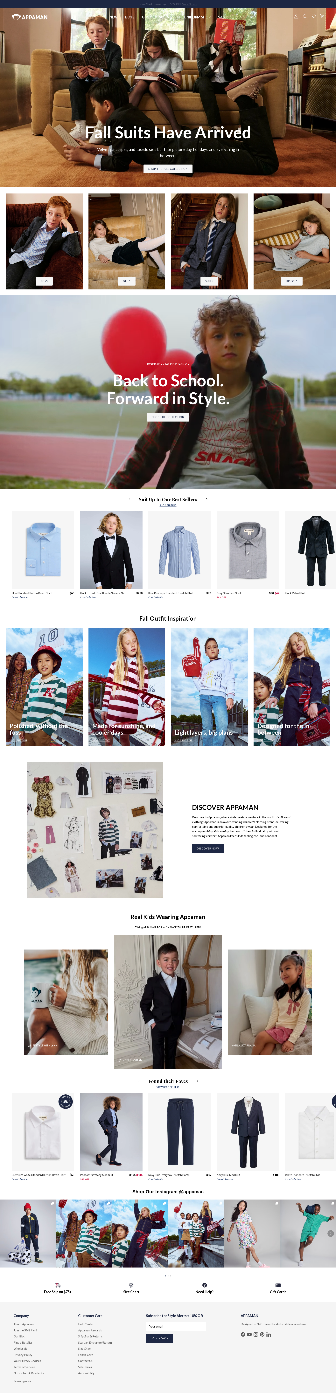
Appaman (27, 1381)
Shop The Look (252, 1233)
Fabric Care (85, 1354)
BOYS (129, 17)
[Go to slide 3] (170, 1275)
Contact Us (85, 1361)
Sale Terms (85, 1367)
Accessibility (86, 1373)
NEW (113, 17)
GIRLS (146, 17)
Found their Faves (168, 1081)
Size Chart (84, 1348)
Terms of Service (24, 1367)
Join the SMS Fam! (25, 1330)
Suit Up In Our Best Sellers (168, 499)
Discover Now (208, 848)
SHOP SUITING (168, 505)
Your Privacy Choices (27, 1361)
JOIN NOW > (159, 1338)
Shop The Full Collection (168, 168)
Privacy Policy (23, 1354)
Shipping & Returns (90, 1336)
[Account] (295, 16)
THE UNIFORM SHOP (194, 17)
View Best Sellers (168, 1087)
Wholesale (20, 1348)
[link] (28, 1234)
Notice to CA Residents (29, 1373)
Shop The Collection (168, 417)
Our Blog (19, 1336)
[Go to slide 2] (168, 1275)
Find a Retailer (23, 1342)
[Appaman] (30, 16)
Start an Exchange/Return (95, 1342)
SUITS (164, 17)
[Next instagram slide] (330, 1233)
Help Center (86, 1324)
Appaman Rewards (90, 1330)
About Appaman (24, 1324)
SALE (222, 17)
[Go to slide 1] (165, 1275)
